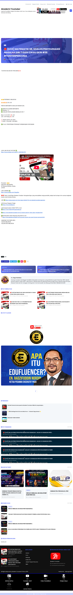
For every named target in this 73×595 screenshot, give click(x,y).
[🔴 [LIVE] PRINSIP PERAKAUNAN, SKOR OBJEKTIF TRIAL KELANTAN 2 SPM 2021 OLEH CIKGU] (41, 308)
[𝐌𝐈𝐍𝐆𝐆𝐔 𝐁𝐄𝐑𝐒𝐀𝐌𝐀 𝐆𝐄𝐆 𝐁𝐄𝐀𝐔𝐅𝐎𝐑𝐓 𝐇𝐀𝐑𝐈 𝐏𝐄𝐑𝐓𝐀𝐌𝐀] (21, 478)
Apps (27, 564)
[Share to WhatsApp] (19, 261)
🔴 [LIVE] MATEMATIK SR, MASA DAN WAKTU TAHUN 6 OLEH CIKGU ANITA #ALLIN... (15, 551)
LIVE (2, 2)
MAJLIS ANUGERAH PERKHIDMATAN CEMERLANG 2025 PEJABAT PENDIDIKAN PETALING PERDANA (32, 529)
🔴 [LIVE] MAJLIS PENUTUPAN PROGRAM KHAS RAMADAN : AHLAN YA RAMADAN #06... (27, 432)
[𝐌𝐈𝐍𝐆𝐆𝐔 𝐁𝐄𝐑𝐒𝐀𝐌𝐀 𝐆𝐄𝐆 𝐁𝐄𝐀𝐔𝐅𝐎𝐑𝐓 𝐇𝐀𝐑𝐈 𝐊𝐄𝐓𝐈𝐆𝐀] (4, 511)
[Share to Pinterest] (22, 261)
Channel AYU (28, 4)
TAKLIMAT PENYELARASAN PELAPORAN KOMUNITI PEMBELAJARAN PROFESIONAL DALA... (29, 514)
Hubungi (28, 557)
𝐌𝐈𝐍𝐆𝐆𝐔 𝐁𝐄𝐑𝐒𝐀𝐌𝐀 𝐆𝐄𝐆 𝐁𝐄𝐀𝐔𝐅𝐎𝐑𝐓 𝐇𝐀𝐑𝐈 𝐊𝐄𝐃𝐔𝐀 (20, 523)
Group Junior (43, 4)
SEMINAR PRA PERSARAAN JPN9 (44, 491)
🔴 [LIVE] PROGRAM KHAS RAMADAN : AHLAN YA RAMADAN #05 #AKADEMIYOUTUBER (28, 450)
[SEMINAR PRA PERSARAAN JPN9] (45, 478)
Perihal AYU (61, 571)
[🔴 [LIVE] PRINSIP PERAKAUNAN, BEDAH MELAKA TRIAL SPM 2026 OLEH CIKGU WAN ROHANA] (5, 2)
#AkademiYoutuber (51, 4)
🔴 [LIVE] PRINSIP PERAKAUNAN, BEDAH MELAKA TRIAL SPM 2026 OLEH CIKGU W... (24, 2)
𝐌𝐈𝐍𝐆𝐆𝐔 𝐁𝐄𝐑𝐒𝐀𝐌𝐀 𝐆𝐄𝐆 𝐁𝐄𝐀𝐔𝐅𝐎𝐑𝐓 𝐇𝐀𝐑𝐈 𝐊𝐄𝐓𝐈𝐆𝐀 (20, 508)
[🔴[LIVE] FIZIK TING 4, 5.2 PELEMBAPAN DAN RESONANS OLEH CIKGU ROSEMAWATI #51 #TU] (5, 308)
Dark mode (69, 4)
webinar (12, 490)
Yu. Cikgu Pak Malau (16, 277)
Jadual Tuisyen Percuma (32, 562)
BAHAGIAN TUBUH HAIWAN (13, 417)
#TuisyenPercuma (60, 4)
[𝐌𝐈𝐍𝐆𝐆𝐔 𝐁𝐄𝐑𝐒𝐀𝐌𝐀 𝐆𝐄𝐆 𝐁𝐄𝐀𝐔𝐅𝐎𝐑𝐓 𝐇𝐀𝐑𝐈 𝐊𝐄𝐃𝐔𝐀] (4, 526)
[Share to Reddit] (25, 261)
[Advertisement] (36, 25)
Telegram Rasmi (35, 4)
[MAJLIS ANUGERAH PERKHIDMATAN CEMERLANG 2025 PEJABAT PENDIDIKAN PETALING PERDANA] (4, 534)
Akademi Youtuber (10, 9)
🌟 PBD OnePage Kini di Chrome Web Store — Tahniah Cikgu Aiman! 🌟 (24, 411)
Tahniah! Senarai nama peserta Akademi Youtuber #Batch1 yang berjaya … (25, 405)
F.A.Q (27, 555)
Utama (27, 553)
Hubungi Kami (68, 571)
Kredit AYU (28, 559)
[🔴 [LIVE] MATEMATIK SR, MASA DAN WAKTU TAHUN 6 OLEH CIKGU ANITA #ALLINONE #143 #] (5, 299)
